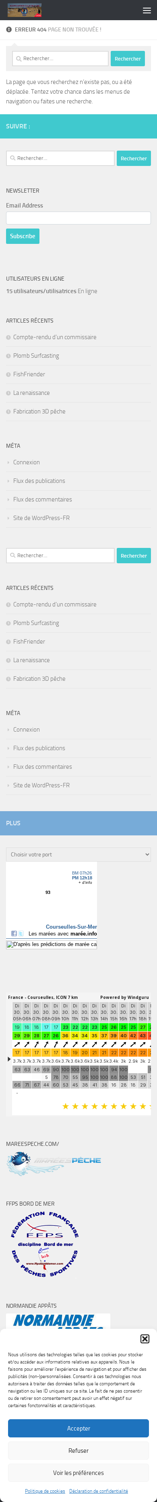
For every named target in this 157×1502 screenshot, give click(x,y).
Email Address (24, 205)
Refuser (78, 1450)
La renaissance (31, 392)
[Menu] (147, 10)
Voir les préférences (78, 1473)
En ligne (51, 291)
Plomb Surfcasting (36, 355)
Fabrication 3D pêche (39, 411)
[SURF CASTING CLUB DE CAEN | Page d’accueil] (30, 10)
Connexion (26, 462)
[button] (145, 1339)
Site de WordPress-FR (41, 518)
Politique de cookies (45, 1491)
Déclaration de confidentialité (98, 1491)
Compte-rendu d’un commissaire (55, 337)
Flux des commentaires (42, 499)
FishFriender (29, 374)
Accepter (78, 1428)
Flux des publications (39, 481)
